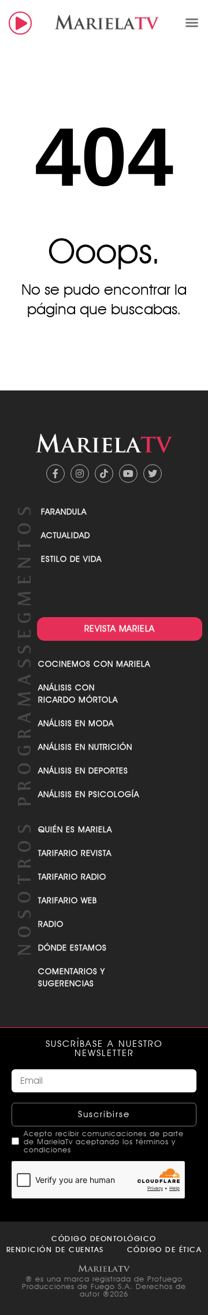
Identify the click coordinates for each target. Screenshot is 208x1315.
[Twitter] (152, 473)
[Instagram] (79, 473)
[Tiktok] (104, 473)
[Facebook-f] (55, 473)
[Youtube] (128, 473)
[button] (191, 22)
